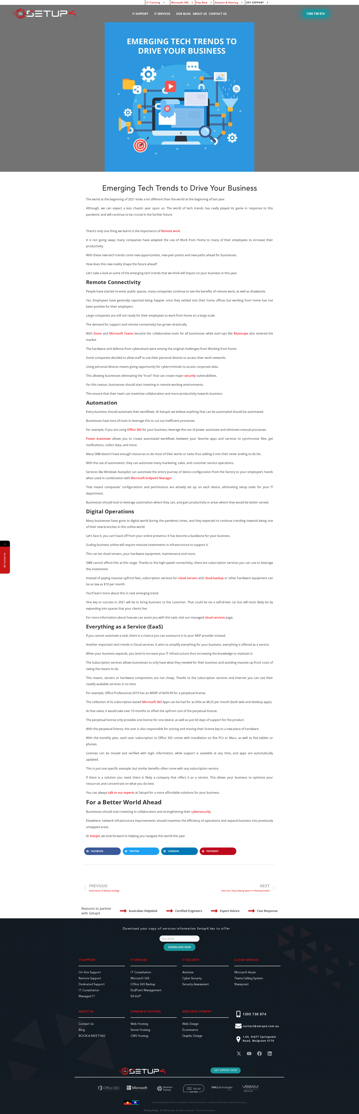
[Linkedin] (269, 1053)
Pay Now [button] (201, 2)
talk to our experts (121, 793)
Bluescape (241, 333)
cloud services (215, 617)
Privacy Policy (151, 1110)
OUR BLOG (183, 14)
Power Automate (98, 439)
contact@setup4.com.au (261, 1026)
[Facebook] (259, 1053)
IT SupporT (87, 960)
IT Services (139, 960)
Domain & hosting (146, 1011)
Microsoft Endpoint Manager (151, 478)
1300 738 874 (254, 1014)
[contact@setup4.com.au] (238, 1026)
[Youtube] (249, 1053)
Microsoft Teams (121, 333)
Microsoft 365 (152, 702)
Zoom (97, 333)
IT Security (190, 960)
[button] (315, 13)
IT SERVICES (162, 14)
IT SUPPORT (140, 14)
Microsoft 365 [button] (180, 2)
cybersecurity (201, 812)
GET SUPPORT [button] (255, 2)
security (190, 376)
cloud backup (214, 578)
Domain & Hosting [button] (226, 2)
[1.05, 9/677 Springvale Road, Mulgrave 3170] (238, 1039)
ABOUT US (200, 14)
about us (86, 1011)
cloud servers (187, 578)
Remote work (170, 231)
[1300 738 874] (238, 1014)
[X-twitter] (239, 1053)
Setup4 (95, 836)
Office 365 (134, 430)
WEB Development (197, 1011)
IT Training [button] (153, 2)
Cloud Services (246, 960)
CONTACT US (218, 14)
